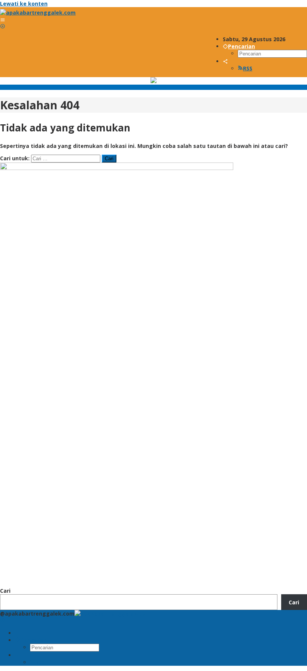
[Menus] (2, 19)
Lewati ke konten (24, 3)
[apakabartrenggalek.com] (38, 12)
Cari (5, 590)
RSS (247, 68)
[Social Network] (225, 61)
